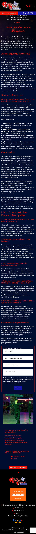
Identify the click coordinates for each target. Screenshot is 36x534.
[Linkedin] (25, 13)
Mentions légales (17, 528)
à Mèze (14, 459)
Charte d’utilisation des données (13, 530)
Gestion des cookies (18, 532)
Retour (18, 23)
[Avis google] (18, 521)
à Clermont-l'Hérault (18, 456)
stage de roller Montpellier (14, 438)
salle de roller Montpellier (13, 436)
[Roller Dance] (10, 10)
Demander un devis (9, 13)
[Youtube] (28, 13)
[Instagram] (32, 13)
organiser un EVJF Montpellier (15, 440)
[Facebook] (21, 13)
